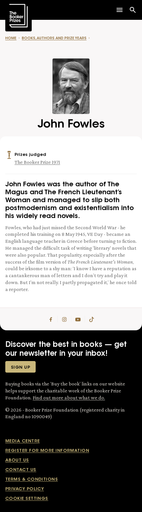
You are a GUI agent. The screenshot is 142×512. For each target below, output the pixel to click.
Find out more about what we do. (69, 397)
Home (11, 38)
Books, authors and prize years (54, 38)
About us (17, 460)
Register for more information (47, 451)
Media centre (22, 441)
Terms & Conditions (31, 479)
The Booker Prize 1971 (37, 162)
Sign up (20, 367)
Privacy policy (24, 489)
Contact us (20, 470)
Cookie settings (26, 498)
